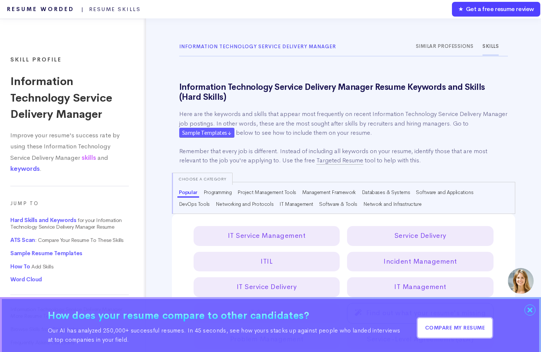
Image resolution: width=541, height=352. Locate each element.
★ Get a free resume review (496, 9)
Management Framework (329, 192)
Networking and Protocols (244, 204)
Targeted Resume (340, 160)
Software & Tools (338, 204)
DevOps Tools (194, 204)
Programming (218, 192)
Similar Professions (445, 46)
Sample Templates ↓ (206, 132)
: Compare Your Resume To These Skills (67, 240)
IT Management (296, 204)
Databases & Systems (386, 192)
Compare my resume (455, 327)
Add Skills (31, 266)
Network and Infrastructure (392, 204)
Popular (188, 192)
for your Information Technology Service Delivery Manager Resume (66, 223)
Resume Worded (74, 9)
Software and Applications (444, 192)
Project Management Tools (266, 192)
